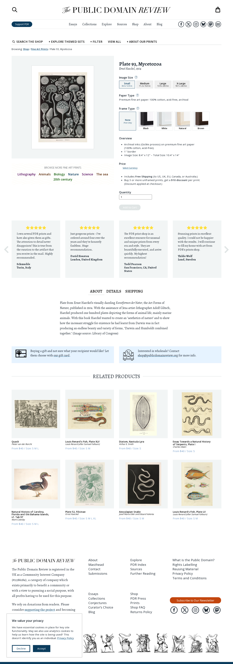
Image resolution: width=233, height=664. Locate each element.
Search (29, 42)
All (114, 42)
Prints (135, 603)
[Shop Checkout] (217, 9)
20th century (62, 179)
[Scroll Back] (6, 249)
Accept (41, 648)
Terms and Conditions (189, 578)
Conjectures (97, 603)
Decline (21, 648)
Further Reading (142, 573)
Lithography (26, 174)
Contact (94, 569)
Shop (135, 24)
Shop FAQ (137, 607)
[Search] (15, 10)
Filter (96, 42)
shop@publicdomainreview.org (158, 355)
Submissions (97, 573)
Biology (59, 174)
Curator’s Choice (100, 607)
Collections (89, 24)
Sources (122, 24)
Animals (45, 174)
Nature (73, 174)
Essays (73, 24)
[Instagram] (196, 24)
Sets (67, 42)
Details (113, 291)
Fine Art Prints (39, 49)
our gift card (61, 355)
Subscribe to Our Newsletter (195, 600)
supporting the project (40, 609)
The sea (102, 174)
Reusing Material (185, 569)
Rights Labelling (184, 564)
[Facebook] (181, 24)
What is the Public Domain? (193, 560)
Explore (107, 24)
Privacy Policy (182, 573)
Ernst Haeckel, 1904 (130, 69)
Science (87, 174)
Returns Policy (141, 612)
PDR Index (138, 564)
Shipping (134, 291)
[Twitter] (188, 24)
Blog (159, 24)
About (147, 24)
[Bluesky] (203, 24)
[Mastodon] (211, 24)
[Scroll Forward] (226, 249)
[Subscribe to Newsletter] (218, 24)
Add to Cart (130, 207)
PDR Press (138, 598)
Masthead (96, 564)
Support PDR (22, 24)
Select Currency (130, 168)
